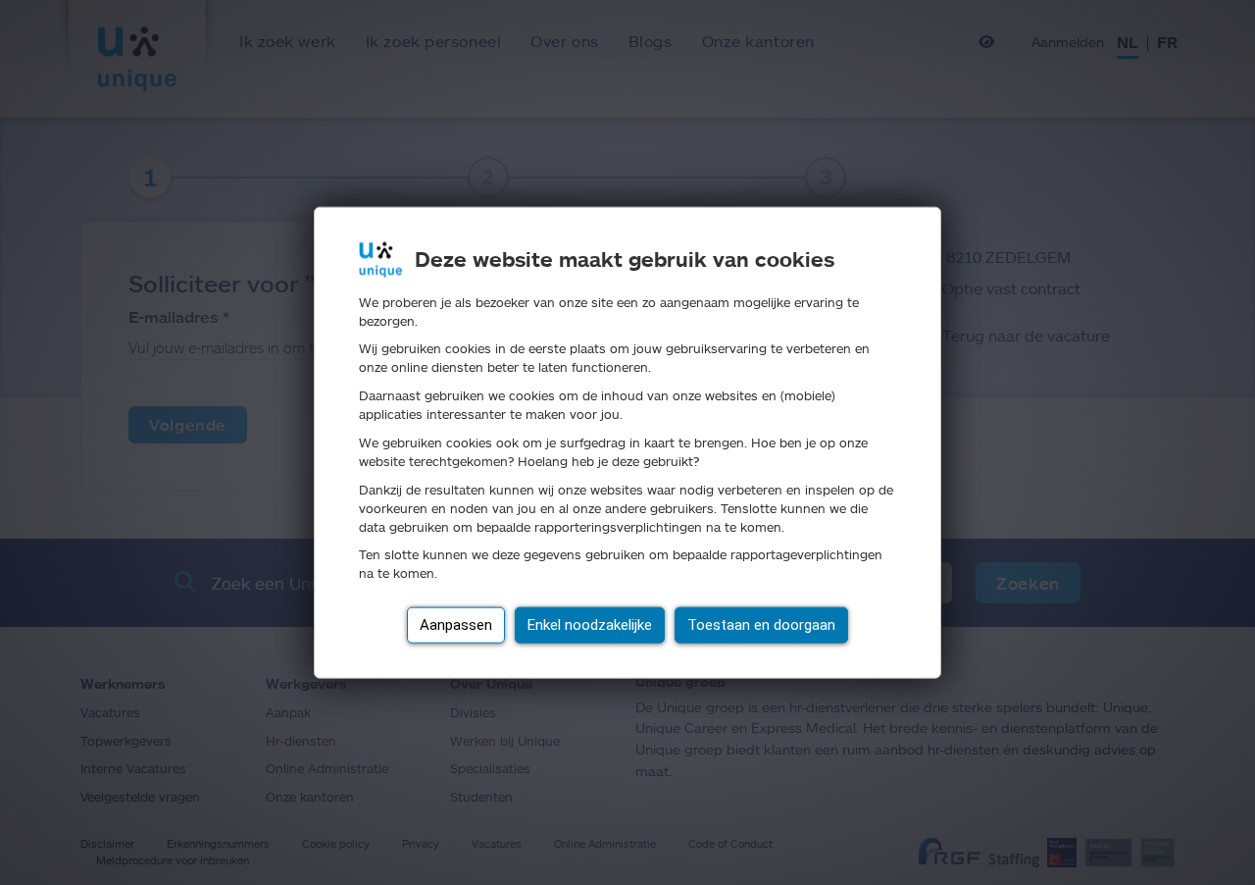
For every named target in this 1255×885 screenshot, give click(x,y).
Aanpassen (456, 625)
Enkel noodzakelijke (589, 625)
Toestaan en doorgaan (761, 625)
